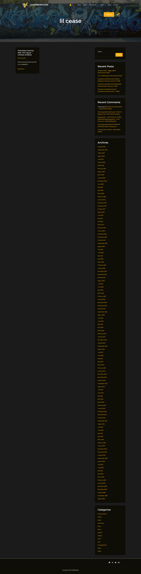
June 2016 (101, 253)
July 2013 (100, 352)
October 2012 (101, 380)
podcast (100, 532)
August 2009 (101, 499)
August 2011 (101, 424)
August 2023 (101, 153)
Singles (100, 536)
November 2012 (102, 377)
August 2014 (101, 315)
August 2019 (101, 172)
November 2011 (102, 415)
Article (100, 517)
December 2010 (102, 449)
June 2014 (101, 321)
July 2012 (100, 390)
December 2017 (102, 203)
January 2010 (101, 483)
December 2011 (102, 411)
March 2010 (101, 477)
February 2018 (102, 196)
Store (99, 539)
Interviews (101, 523)
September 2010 (102, 458)
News (99, 529)
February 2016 (102, 265)
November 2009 (102, 489)
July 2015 (100, 284)
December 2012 (102, 374)
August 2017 (101, 212)
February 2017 (102, 228)
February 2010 (102, 480)
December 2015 (102, 271)
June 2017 (101, 215)
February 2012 (102, 405)
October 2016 (101, 240)
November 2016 (102, 237)
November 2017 (102, 206)
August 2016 (101, 246)
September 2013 (102, 346)
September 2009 (102, 496)
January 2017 (101, 231)
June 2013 (101, 355)
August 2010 (101, 461)
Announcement (102, 514)
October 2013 (101, 343)
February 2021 (102, 168)
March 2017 (101, 225)
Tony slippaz (101, 124)
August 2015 (101, 281)
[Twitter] (115, 562)
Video (99, 548)
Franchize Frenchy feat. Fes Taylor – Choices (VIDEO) (26, 53)
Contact (116, 5)
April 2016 (100, 259)
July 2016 (100, 249)
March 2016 (101, 262)
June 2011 (101, 430)
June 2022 (101, 159)
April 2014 (100, 327)
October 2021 (101, 162)
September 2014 (102, 312)
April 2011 (100, 436)
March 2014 (101, 330)
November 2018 (102, 181)
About (85, 5)
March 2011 (101, 439)
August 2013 (101, 349)
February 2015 (102, 296)
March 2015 (101, 293)
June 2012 (101, 393)
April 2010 (100, 474)
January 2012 (101, 408)
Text (99, 542)
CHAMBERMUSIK (39, 4)
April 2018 (100, 190)
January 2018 (101, 200)
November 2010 (102, 452)
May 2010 (100, 471)
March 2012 (101, 402)
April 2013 (100, 362)
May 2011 (100, 433)
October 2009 (101, 492)
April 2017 (100, 221)
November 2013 (102, 340)
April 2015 (100, 290)
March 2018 (101, 193)
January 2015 (101, 299)
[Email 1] (118, 562)
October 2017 (101, 209)
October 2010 (101, 455)
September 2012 (102, 383)
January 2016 (101, 268)
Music (99, 526)
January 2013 (101, 371)
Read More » (21, 69)
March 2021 (101, 165)
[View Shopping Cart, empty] (117, 14)
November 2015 (102, 274)
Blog (109, 5)
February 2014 (102, 334)
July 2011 (100, 427)
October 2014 (101, 309)
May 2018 (100, 187)
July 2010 (100, 464)
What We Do (92, 5)
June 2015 (101, 287)
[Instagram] (112, 562)
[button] (97, 5)
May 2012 (100, 396)
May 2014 (100, 324)
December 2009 (102, 486)
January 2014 (101, 337)
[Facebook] (109, 562)
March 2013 (101, 365)
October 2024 (101, 147)
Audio (99, 520)
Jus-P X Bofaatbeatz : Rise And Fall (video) (110, 76)
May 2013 (100, 358)
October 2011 (101, 418)
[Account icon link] (70, 5)
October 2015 (101, 277)
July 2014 (100, 318)
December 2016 (102, 234)
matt (99, 129)
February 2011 (102, 443)
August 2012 (101, 386)
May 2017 (100, 218)
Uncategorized (102, 545)
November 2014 (102, 306)
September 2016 (102, 243)
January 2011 (101, 446)
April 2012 (100, 399)
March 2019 (101, 175)
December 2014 (102, 302)
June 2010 (101, 468)
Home (79, 5)
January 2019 (101, 178)
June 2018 (101, 184)
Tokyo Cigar (101, 112)
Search (100, 51)
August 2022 (101, 156)
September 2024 (102, 150)
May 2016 (100, 256)
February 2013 (102, 368)
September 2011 (102, 421)
